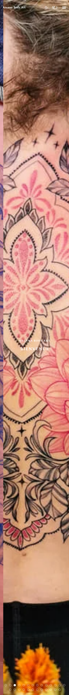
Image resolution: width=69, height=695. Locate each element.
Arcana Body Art (14, 7)
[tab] (6, 685)
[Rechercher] (46, 7)
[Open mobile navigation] (64, 8)
